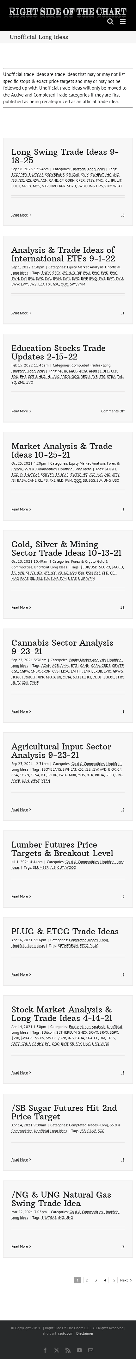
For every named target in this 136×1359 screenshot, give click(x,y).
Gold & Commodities (40, 469)
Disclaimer (84, 1333)
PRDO (65, 376)
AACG (73, 370)
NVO (54, 186)
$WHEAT (97, 174)
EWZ (33, 284)
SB (85, 480)
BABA (21, 480)
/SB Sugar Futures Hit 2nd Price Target (64, 1112)
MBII (72, 775)
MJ (59, 676)
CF (61, 180)
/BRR (62, 1038)
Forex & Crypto (83, 561)
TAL (120, 376)
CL (40, 480)
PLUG (94, 945)
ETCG (84, 945)
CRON (46, 671)
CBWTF (118, 665)
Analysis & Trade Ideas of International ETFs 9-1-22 (63, 254)
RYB (94, 376)
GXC (56, 284)
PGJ (47, 1043)
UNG (91, 186)
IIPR (41, 676)
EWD (104, 272)
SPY (73, 284)
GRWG (118, 671)
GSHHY (37, 1043)
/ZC (21, 180)
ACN (43, 180)
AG (66, 572)
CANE (53, 180)
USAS (72, 578)
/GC (92, 474)
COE (114, 370)
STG (102, 376)
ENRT (88, 671)
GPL (113, 572)
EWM (57, 278)
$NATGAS (35, 174)
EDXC (65, 671)
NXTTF (78, 676)
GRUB (26, 1043)
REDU (85, 376)
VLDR (105, 1043)
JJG (55, 775)
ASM (73, 572)
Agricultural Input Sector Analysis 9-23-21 (61, 750)
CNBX (35, 671)
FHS (23, 376)
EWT (110, 278)
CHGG (104, 370)
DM (102, 1038)
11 (122, 607)
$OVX (93, 1032)
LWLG (63, 775)
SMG (118, 775)
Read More (19, 214)
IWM (68, 480)
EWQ (93, 278)
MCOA (51, 676)
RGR (62, 186)
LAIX (55, 376)
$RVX (104, 1032)
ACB (55, 665)
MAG (15, 578)
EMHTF (76, 671)
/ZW (36, 180)
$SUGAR (72, 174)
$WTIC (75, 474)
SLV (99, 480)
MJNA (67, 676)
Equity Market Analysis (85, 267)
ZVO (29, 382)
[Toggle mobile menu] (123, 21)
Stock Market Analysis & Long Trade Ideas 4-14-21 (61, 1013)
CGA (14, 775)
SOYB (71, 186)
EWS (101, 278)
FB (46, 480)
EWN (66, 278)
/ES (64, 272)
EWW (15, 284)
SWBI (81, 186)
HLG (42, 376)
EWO (75, 278)
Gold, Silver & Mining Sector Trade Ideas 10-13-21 (66, 548)
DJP (79, 272)
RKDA (99, 775)
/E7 (85, 474)
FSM (89, 572)
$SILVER (47, 474)
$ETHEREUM (68, 945)
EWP (84, 278)
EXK (81, 572)
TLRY (120, 676)
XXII (25, 682)
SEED (110, 775)
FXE (52, 480)
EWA (86, 272)
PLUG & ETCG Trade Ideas (65, 931)
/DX (39, 572)
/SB (14, 180)
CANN (85, 665)
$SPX (56, 272)
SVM (62, 578)
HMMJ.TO (29, 676)
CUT (60, 867)
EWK (39, 278)
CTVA (35, 775)
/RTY (115, 474)
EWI (24, 278)
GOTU (32, 376)
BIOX (112, 769)
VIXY (108, 186)
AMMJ (64, 665)
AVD (103, 769)
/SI (13, 480)
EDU (14, 376)
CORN (70, 180)
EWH (15, 278)
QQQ (64, 284)
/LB (53, 867)
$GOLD (17, 474)
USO (115, 480)
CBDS (106, 665)
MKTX (26, 186)
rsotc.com (65, 1333)
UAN (25, 780)
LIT (119, 180)
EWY (24, 284)
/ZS (28, 180)
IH (48, 376)
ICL (106, 180)
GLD (60, 480)
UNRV (15, 682)
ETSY (90, 180)
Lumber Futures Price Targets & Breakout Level (62, 848)
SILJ (39, 578)
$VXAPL (27, 1038)
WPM (90, 578)
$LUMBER (41, 867)
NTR (45, 186)
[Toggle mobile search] (110, 21)
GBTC (15, 1043)
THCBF (108, 676)
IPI (113, 180)
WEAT (117, 186)
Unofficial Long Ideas (88, 168)
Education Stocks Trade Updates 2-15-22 (58, 352)
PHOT (97, 676)
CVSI (55, 671)
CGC (14, 671)
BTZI (74, 665)
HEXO (15, 676)
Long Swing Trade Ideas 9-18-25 (65, 156)
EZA (41, 284)
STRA (111, 376)
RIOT (64, 1043)
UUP (81, 578)
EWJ (31, 278)
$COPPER (19, 174)
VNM (81, 284)
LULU (15, 186)
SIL (32, 578)
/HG (108, 174)
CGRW (24, 671)
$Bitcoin (48, 1032)
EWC (95, 272)
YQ (13, 382)
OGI (88, 676)
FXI (48, 284)
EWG (113, 272)
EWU (119, 278)
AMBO (94, 370)
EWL (48, 278)
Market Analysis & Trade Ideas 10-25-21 (61, 450)
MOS (36, 186)
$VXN (39, 1038)
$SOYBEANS (55, 174)
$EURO (110, 469)
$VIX (85, 174)
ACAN (46, 665)
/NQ (72, 272)
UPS (99, 186)
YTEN (45, 780)
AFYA (83, 370)
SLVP (54, 578)
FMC (99, 180)
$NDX (46, 272)
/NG (116, 174)
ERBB (98, 671)
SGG (92, 480)
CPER (80, 180)
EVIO (107, 671)
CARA (95, 665)
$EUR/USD (88, 567)
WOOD (70, 867)
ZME (21, 382)
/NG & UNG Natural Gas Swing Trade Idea (61, 1198)
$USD (30, 572)
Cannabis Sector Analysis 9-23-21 (62, 646)
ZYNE (34, 682)
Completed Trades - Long (90, 365)
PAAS (24, 578)
